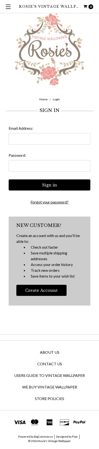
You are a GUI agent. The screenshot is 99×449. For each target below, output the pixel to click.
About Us (49, 352)
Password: (17, 155)
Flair (75, 436)
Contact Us (49, 363)
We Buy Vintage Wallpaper (49, 387)
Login (56, 99)
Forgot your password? (49, 202)
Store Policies (49, 398)
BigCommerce (43, 436)
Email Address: (21, 128)
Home (43, 99)
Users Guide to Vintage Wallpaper (49, 375)
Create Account (41, 290)
